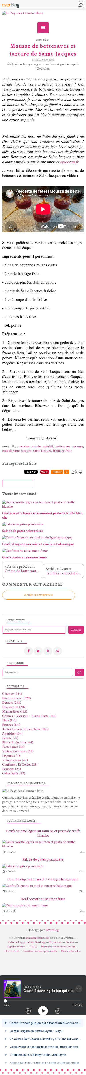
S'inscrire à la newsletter (18, 484)
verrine (24, 446)
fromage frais (63, 450)
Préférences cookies (71, 951)
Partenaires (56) (13, 747)
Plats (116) (9, 720)
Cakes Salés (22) (13, 773)
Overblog (52, 930)
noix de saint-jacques (16, 450)
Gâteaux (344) (12, 694)
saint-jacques (42, 450)
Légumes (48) (11, 755)
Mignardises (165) (14, 711)
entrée (36, 446)
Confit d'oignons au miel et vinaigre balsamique (43, 879)
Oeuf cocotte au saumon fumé (43, 899)
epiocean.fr (70, 161)
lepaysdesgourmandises (37, 937)
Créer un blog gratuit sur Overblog (26, 942)
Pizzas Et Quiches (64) (17, 742)
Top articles (55, 942)
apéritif (48, 446)
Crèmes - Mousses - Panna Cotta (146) (29, 716)
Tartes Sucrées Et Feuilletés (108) (25, 729)
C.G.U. (33, 946)
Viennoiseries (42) (15, 760)
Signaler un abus (16, 946)
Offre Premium (11, 951)
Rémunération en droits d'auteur (58, 946)
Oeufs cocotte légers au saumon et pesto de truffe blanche (43, 833)
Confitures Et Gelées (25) (20, 764)
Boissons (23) (11, 769)
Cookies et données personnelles (40, 951)
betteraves (63, 446)
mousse (77, 446)
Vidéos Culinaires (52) (18, 751)
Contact (70, 942)
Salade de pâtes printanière (43, 859)
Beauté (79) (10, 738)
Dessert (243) (11, 702)
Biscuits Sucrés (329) (16, 698)
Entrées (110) (11, 724)
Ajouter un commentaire (38, 595)
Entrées (43, 40)
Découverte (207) (14, 707)
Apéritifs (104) (12, 733)
